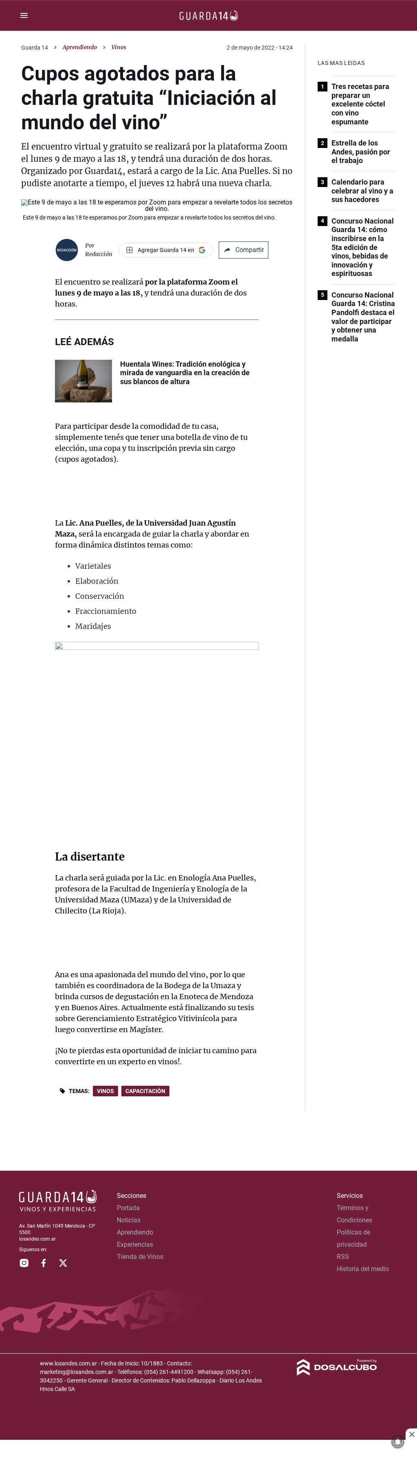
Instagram (24, 1263)
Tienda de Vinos (140, 1257)
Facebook (43, 1263)
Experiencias (135, 1244)
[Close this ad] (411, 1434)
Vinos (105, 1091)
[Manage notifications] (397, 1441)
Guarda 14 (34, 47)
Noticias (128, 1220)
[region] (208, 1459)
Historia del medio (363, 1269)
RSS (343, 1257)
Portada (128, 1208)
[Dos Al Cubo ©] (337, 1373)
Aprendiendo (80, 47)
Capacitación (145, 1091)
